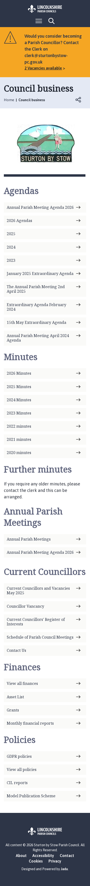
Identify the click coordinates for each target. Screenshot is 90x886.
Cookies (36, 861)
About (21, 855)
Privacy (54, 861)
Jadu (64, 869)
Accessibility (43, 855)
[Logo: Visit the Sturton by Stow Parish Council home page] (45, 9)
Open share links (78, 100)
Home (9, 100)
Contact (67, 855)
